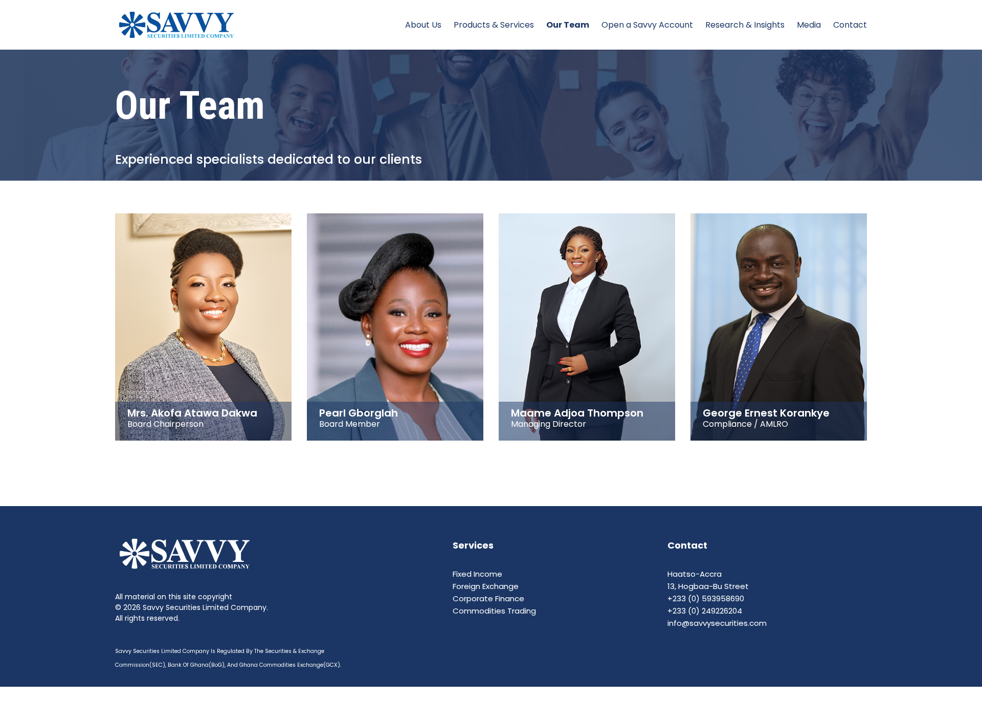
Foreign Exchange (486, 586)
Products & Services (494, 25)
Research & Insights (745, 25)
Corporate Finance (488, 598)
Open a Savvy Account (647, 25)
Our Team (567, 25)
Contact (850, 25)
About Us (423, 25)
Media (809, 25)
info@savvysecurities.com (717, 623)
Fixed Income (477, 574)
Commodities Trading (494, 610)
